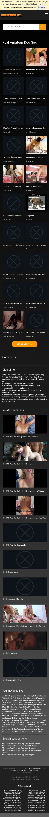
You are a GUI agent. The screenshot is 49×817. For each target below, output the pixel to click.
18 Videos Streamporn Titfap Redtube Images (22, 728)
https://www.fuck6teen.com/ (36, 794)
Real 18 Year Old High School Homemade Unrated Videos (25, 518)
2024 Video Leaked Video (12, 702)
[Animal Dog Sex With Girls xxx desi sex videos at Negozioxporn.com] (13, 65)
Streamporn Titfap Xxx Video (31, 731)
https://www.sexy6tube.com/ (36, 792)
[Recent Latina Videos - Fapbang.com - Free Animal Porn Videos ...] (36, 153)
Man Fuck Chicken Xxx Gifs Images (22, 698)
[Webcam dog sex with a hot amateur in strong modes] (13, 153)
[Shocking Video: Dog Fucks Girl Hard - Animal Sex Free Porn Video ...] (13, 329)
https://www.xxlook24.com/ (12, 811)
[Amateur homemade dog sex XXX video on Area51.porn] (13, 299)
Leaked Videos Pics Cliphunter (21, 727)
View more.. (25, 344)
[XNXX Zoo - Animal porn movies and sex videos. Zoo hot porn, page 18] (36, 329)
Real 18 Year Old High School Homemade (19, 464)
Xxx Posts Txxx (13, 731)
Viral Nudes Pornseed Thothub (31, 700)
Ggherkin (16, 713)
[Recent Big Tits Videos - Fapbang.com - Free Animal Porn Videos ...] (36, 65)
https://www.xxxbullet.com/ (12, 804)
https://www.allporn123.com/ (36, 800)
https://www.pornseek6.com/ (36, 797)
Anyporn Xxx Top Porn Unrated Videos (17, 711)
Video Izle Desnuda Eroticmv (32, 713)
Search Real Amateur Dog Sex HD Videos (20, 748)
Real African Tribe (10, 653)
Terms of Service (35, 768)
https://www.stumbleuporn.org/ (36, 811)
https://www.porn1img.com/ (36, 804)
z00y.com (30, 216)
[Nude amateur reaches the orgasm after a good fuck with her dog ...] (13, 212)
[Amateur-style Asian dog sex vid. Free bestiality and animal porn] (36, 270)
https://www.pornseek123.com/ (36, 795)
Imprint (25, 768)
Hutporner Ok (30, 725)
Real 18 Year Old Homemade (14, 545)
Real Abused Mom (10, 572)
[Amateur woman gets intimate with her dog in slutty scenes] (13, 95)
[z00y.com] (36, 212)
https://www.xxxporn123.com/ (13, 807)
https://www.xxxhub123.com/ (12, 805)
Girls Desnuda (27, 722)
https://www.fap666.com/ (12, 797)
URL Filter (24, 770)
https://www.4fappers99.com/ (13, 792)
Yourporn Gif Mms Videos (33, 702)
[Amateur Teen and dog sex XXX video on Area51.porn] (13, 182)
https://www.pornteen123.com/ (36, 799)
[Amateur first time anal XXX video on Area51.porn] (36, 95)
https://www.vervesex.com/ (12, 802)
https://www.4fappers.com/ (12, 790)
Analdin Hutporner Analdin (12, 696)
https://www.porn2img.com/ (36, 805)
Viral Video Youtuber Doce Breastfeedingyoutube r (22, 705)
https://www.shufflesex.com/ (12, 800)
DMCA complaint (8, 401)
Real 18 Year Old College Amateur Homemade (21, 437)
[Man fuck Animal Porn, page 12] (13, 124)
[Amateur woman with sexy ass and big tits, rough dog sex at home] (36, 241)
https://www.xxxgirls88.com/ (36, 790)
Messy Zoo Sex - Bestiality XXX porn (17, 274)
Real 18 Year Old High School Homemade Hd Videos (23, 491)
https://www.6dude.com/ (12, 795)
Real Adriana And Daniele (13, 599)
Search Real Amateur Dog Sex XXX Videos (20, 746)
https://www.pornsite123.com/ (12, 799)
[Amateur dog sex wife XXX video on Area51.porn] (36, 299)
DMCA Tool (33, 770)
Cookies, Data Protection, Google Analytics (19, 7)
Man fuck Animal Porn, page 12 (15, 128)
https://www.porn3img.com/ (36, 807)
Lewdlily (21, 725)
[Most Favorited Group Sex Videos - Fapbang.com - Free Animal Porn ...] (36, 182)
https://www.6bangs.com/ (12, 794)
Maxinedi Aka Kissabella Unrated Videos (27, 720)
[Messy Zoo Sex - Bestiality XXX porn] (13, 270)
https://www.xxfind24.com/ (12, 809)
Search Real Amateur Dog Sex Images (19, 755)
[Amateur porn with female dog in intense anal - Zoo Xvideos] (13, 241)
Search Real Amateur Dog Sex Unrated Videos (22, 744)
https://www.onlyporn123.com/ (36, 802)
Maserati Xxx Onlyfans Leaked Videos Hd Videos (21, 716)
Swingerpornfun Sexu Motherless (28, 709)
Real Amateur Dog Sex (12, 680)
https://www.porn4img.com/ (36, 809)
